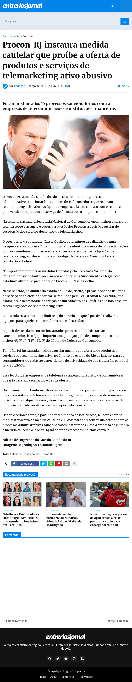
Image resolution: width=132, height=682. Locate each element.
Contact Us (68, 676)
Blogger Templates (73, 671)
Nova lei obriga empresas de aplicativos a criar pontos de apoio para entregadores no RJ (109, 519)
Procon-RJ (47, 454)
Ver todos (124, 474)
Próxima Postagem (116, 620)
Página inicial (11, 36)
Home (42, 676)
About (53, 676)
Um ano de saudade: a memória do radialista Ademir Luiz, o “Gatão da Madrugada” (64, 519)
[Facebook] (118, 86)
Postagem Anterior (15, 620)
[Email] (66, 463)
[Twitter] (123, 86)
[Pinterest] (58, 463)
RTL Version (86, 676)
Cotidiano (29, 36)
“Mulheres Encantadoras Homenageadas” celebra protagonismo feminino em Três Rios (21, 519)
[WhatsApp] (128, 86)
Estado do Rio (31, 454)
